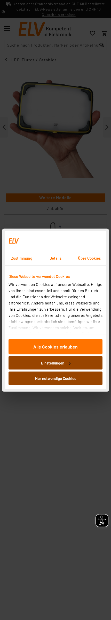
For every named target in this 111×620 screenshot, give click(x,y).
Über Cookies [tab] (89, 258)
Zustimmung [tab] (21, 258)
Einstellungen (52, 363)
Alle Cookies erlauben (55, 346)
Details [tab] (56, 258)
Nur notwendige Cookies (55, 378)
